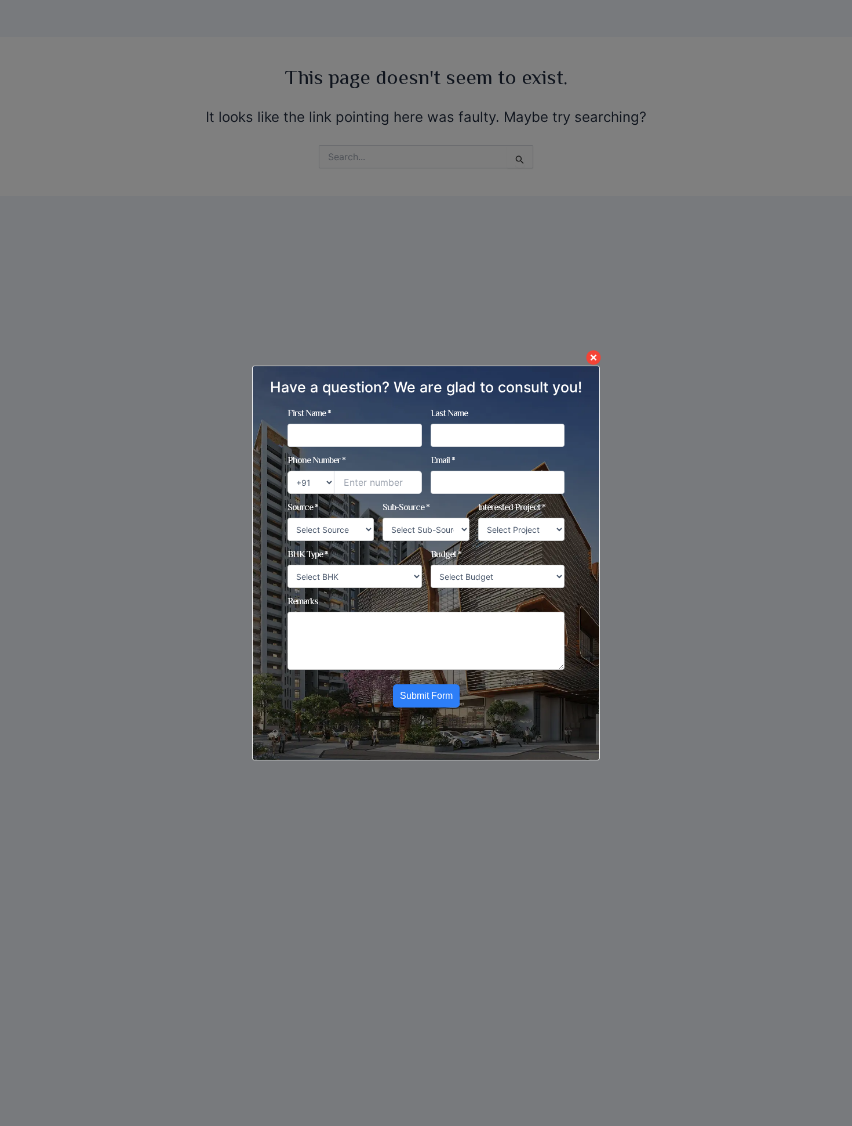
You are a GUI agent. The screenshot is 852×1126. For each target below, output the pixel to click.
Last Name (449, 414)
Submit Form (426, 696)
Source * (302, 508)
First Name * (309, 414)
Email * (443, 461)
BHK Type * (307, 555)
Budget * (446, 555)
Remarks (302, 602)
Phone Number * (316, 461)
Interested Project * (511, 508)
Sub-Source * (406, 508)
